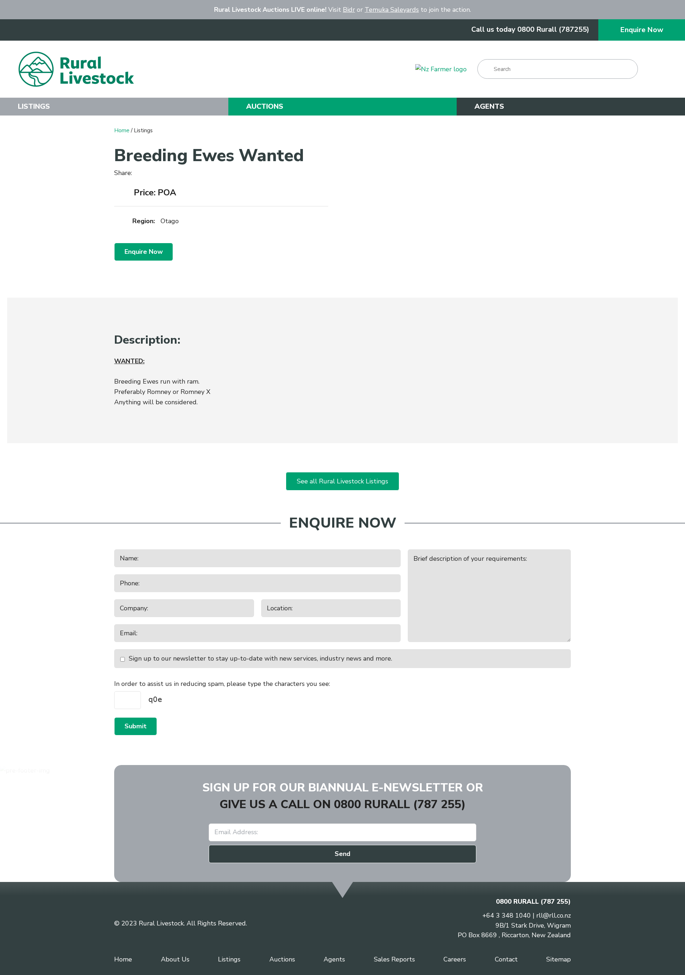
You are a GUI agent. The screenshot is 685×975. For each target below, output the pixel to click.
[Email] (161, 173)
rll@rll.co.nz (553, 915)
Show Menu (657, 69)
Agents (489, 106)
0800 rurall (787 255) (400, 804)
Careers (454, 959)
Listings (34, 106)
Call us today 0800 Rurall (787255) (530, 29)
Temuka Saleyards (392, 9)
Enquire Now (641, 30)
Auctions (264, 106)
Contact (506, 959)
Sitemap (558, 959)
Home (122, 130)
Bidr (349, 9)
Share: (124, 173)
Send (342, 854)
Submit (136, 726)
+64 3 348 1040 (506, 915)
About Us (175, 959)
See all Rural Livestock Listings (342, 481)
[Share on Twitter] (150, 173)
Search (485, 69)
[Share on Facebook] (140, 173)
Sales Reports (394, 959)
